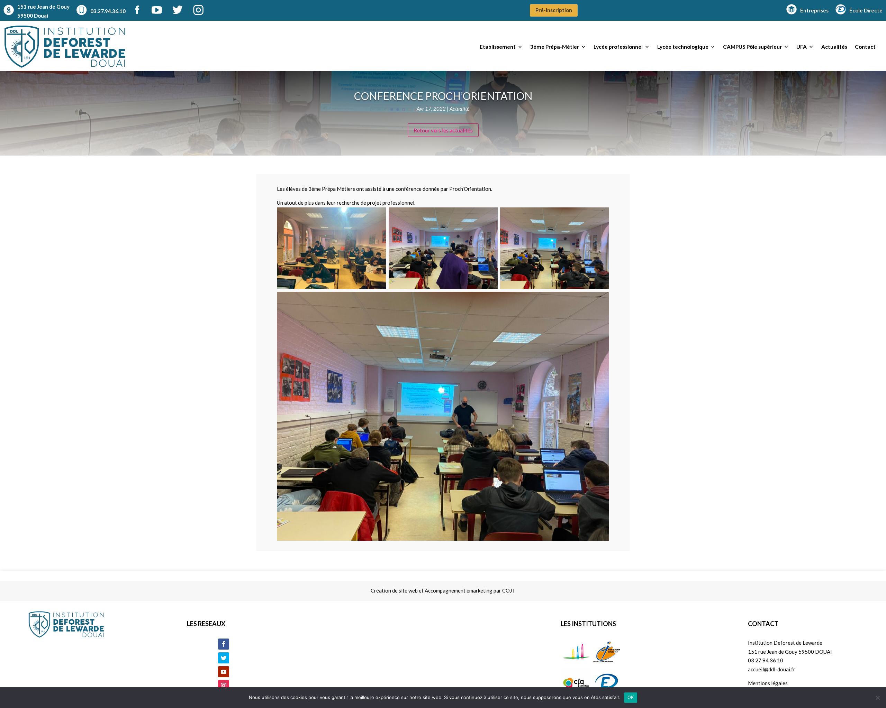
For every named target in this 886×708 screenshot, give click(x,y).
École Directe (866, 10)
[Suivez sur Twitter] (223, 657)
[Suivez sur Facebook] (223, 644)
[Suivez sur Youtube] (223, 671)
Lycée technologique (682, 47)
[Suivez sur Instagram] (223, 685)
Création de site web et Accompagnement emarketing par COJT (443, 590)
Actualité (459, 108)
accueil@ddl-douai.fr (771, 669)
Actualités (834, 47)
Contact (865, 47)
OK (630, 697)
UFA (801, 47)
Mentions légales (768, 683)
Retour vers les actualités (443, 130)
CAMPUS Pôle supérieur (752, 47)
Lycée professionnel (618, 47)
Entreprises (814, 10)
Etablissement (498, 47)
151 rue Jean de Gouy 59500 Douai (43, 11)
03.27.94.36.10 (108, 11)
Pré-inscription (553, 10)
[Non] (877, 697)
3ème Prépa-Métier (554, 47)
